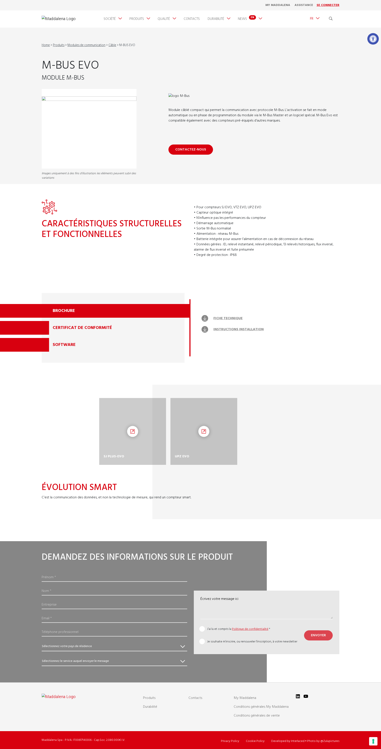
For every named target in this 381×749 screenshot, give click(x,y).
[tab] (116, 311)
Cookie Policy (255, 741)
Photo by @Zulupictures (323, 741)
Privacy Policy (230, 741)
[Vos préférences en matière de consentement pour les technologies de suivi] (373, 741)
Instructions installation (238, 329)
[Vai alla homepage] (59, 19)
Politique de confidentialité (250, 629)
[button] (373, 39)
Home (46, 45)
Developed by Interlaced (287, 741)
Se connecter (328, 5)
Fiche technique (228, 318)
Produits (58, 45)
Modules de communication (86, 45)
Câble (112, 45)
